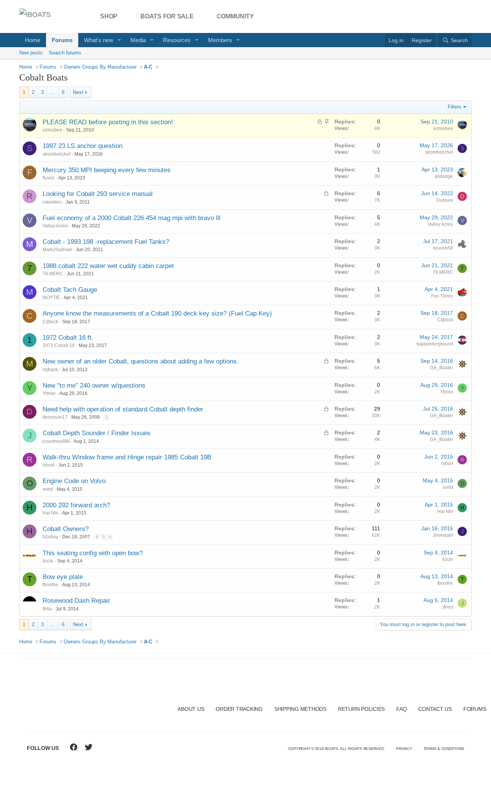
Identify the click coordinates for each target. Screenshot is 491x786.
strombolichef (57, 154)
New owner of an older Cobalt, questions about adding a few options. (141, 361)
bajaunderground (435, 344)
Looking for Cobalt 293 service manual (98, 193)
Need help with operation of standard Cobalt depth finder (123, 409)
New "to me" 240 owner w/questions (94, 385)
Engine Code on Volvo (74, 481)
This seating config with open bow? (93, 553)
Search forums (65, 53)
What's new (98, 40)
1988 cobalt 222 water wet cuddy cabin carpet (108, 266)
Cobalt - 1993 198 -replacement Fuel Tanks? (106, 241)
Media (138, 40)
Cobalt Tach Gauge (70, 289)
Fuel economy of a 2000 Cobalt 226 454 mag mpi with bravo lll (132, 218)
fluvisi (48, 178)
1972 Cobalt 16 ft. (68, 337)
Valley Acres (55, 226)
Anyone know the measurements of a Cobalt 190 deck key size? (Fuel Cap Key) (157, 313)
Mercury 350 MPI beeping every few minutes (107, 170)
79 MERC (53, 273)
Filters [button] (454, 107)
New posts (31, 53)
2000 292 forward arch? (76, 505)
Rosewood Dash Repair (76, 600)
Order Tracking (239, 709)
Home (32, 40)
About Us (191, 709)
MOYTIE (51, 297)
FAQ (401, 709)
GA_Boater (441, 367)
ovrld (48, 489)
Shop (108, 16)
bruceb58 (443, 248)
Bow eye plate (63, 576)
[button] (119, 40)
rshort (48, 465)
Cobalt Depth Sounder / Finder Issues (96, 433)
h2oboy (50, 536)
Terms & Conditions (444, 749)
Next (78, 92)
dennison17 (55, 417)
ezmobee (52, 130)
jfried (448, 607)
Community (235, 16)
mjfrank (50, 369)
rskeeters (52, 202)
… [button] (52, 92)
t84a (47, 609)
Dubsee (445, 200)
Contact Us (435, 709)
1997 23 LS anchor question (82, 146)
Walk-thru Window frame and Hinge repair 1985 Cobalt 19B (127, 457)
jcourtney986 (56, 441)
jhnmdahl (443, 535)
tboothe (50, 584)
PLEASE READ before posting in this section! (108, 122)
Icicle (48, 561)
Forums (62, 40)
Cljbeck (50, 321)
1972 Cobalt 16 (59, 345)
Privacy (404, 749)
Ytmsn (49, 393)
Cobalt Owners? (66, 529)
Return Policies (361, 709)
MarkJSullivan (57, 249)
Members (220, 40)
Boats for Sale (167, 16)
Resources (177, 40)
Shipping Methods (300, 709)
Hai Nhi (50, 513)
